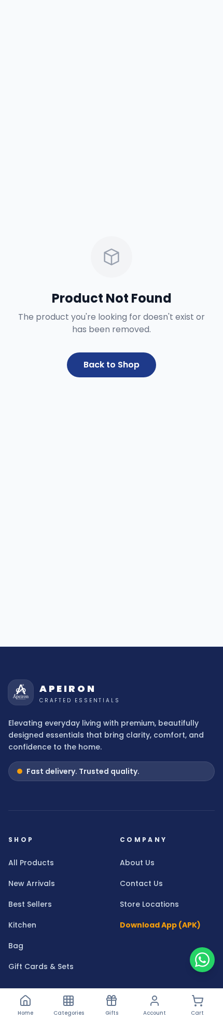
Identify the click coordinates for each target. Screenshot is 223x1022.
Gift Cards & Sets (41, 966)
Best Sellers (30, 904)
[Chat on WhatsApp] (202, 959)
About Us (137, 862)
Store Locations (149, 904)
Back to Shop (111, 365)
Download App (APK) (160, 925)
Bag (15, 946)
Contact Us (141, 883)
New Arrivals (31, 883)
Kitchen (22, 925)
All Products (31, 862)
